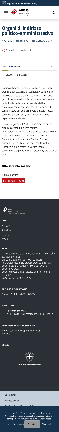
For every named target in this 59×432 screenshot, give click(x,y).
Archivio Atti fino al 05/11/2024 (19, 294)
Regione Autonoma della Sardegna (23, 3)
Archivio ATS (8, 333)
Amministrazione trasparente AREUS (21, 330)
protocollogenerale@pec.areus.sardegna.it (29, 263)
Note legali (10, 395)
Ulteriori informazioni (16, 74)
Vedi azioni (26, 50)
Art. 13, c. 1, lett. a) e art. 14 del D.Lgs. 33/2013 (27, 41)
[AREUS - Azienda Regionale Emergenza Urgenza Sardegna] (4, 3)
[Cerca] (53, 12)
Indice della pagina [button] (11, 66)
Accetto (32, 424)
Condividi (9, 50)
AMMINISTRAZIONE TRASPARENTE (18, 325)
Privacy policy (11, 400)
